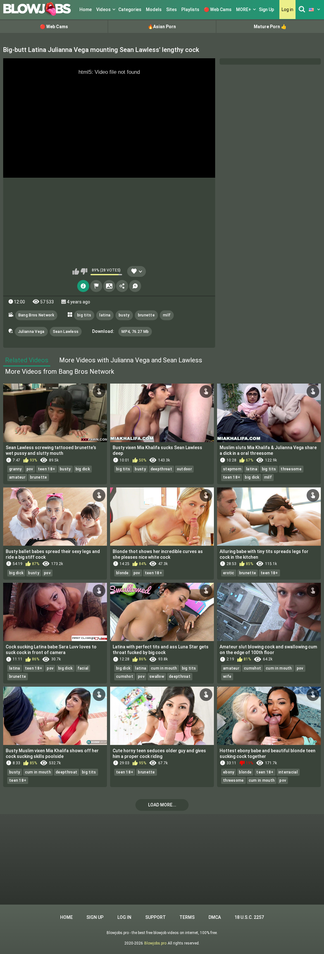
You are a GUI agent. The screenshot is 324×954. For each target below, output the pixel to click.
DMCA (215, 917)
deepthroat (161, 469)
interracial (288, 772)
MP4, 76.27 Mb (135, 331)
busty (124, 315)
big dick (83, 469)
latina (104, 315)
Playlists (190, 9)
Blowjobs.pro (155, 943)
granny (15, 469)
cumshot (124, 676)
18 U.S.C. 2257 (249, 917)
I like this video (75, 271)
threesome (291, 469)
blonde (122, 573)
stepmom (232, 469)
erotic (228, 573)
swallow (156, 676)
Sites (171, 9)
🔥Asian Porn (162, 26)
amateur (17, 477)
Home (85, 9)
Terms (187, 917)
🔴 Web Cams (218, 9)
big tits (84, 315)
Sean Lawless (66, 331)
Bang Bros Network (36, 315)
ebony (228, 772)
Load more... (162, 804)
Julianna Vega (31, 331)
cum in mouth (164, 668)
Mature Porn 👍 (270, 26)
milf (167, 315)
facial (83, 668)
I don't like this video (84, 271)
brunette (146, 315)
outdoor (184, 469)
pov (30, 469)
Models (154, 9)
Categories (129, 9)
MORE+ (243, 9)
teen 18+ (46, 469)
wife (227, 676)
